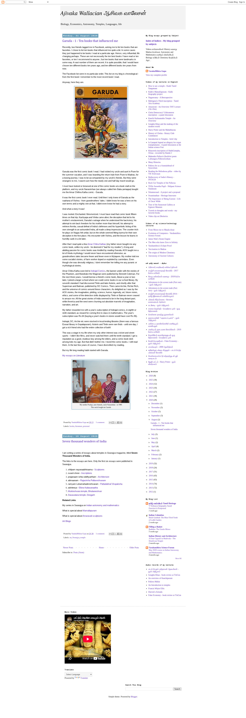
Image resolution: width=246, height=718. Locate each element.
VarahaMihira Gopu (157, 71)
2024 (151, 384)
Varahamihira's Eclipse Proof (160, 246)
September (155, 416)
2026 (151, 376)
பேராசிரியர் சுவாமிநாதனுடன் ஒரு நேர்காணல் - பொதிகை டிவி (161, 336)
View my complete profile (156, 75)
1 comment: (100, 422)
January (154, 458)
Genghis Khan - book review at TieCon (164, 575)
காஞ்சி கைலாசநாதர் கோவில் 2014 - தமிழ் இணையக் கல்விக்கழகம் (163, 295)
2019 (151, 463)
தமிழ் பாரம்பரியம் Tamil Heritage (162, 503)
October (154, 411)
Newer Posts (68, 548)
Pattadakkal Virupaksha (111, 484)
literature (78, 426)
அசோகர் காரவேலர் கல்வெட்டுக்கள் (162, 267)
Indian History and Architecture (163, 536)
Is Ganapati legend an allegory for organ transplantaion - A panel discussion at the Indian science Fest (164, 144)
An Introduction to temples (159, 585)
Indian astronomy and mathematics (102, 505)
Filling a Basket (155, 527)
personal (86, 426)
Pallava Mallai (154, 582)
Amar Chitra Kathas (97, 244)
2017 (151, 472)
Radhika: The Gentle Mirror (159, 529)
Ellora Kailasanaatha (88, 487)
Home (101, 548)
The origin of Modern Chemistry (161, 253)
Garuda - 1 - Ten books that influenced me (90, 41)
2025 (151, 380)
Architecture (103, 477)
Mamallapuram (90, 510)
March (154, 450)
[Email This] (110, 422)
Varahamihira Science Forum (161, 548)
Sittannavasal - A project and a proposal (164, 192)
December (155, 403)
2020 (151, 400)
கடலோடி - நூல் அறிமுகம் (158, 305)
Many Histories (154, 162)
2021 (151, 396)
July (153, 434)
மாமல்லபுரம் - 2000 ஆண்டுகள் (160, 347)
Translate (84, 678)
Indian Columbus (156, 515)
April (153, 446)
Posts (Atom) (78, 552)
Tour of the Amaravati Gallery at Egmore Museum (161, 206)
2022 (151, 392)
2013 (151, 488)
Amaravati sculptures (92, 516)
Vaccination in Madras (157, 249)
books (72, 426)
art (71, 538)
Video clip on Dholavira (158, 216)
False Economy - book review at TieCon (164, 595)
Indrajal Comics (98, 271)
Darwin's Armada (155, 592)
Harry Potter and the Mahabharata (162, 130)
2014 (151, 484)
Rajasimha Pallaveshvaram (93, 480)
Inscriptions (86, 473)
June (153, 438)
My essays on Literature (73, 355)
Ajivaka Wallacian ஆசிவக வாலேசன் (103, 13)
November (155, 407)
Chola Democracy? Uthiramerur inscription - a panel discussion (161, 113)
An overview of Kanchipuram (160, 578)
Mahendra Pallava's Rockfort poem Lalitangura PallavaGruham (162, 157)
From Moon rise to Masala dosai (161, 230)
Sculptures (99, 469)
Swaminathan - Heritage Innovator (162, 196)
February (155, 454)
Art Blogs (66, 521)
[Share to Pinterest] (121, 422)
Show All (178, 558)
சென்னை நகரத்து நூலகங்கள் (161, 315)
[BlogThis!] (112, 422)
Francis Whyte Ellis (156, 588)
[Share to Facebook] (118, 422)
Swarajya (75, 538)
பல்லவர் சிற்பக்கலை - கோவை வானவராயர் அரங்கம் (160, 301)
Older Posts (134, 548)
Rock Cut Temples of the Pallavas (162, 183)
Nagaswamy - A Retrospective (160, 97)
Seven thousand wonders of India (84, 441)
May (153, 442)
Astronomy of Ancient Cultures (161, 256)
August (154, 420)
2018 (151, 468)
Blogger (134, 697)
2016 (151, 476)
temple (83, 538)
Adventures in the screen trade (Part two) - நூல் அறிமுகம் (162, 289)
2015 (151, 480)
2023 (151, 388)
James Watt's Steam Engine (159, 239)
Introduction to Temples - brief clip (162, 139)
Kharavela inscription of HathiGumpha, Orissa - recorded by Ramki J (164, 152)
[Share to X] (115, 422)
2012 (151, 492)
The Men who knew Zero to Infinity (163, 242)
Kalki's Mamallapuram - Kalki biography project (160, 93)
